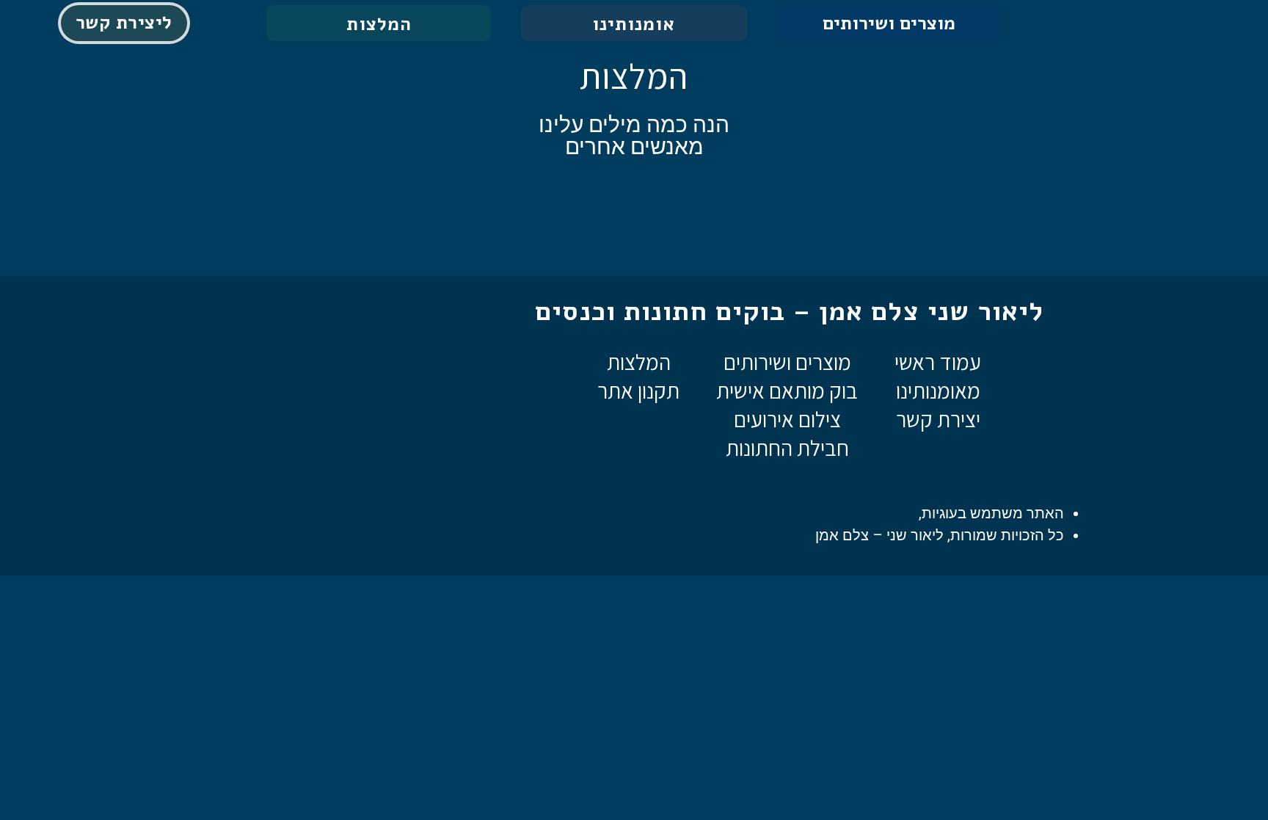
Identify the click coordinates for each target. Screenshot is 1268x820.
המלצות (639, 362)
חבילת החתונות (787, 447)
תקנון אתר (638, 390)
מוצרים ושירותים (889, 23)
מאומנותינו (938, 390)
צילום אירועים (787, 419)
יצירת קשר (938, 419)
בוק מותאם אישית (787, 390)
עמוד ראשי (937, 362)
